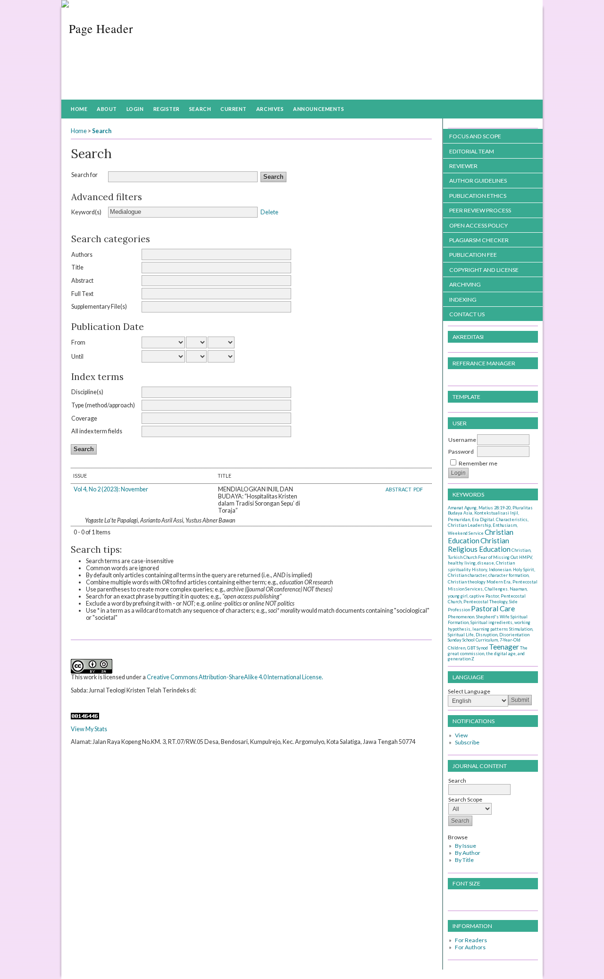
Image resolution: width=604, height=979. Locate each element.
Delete (269, 211)
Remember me (478, 463)
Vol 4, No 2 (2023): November (111, 489)
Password (461, 451)
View (461, 735)
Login (135, 109)
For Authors (470, 947)
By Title (464, 859)
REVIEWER (463, 165)
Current (233, 109)
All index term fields (96, 431)
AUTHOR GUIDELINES (478, 180)
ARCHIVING (465, 284)
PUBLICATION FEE (473, 254)
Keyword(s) (86, 212)
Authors (81, 254)
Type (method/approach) (103, 405)
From (78, 342)
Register (166, 109)
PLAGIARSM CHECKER (479, 240)
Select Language (469, 691)
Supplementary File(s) (99, 306)
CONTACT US (467, 314)
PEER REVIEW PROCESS (480, 210)
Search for (84, 174)
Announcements (318, 109)
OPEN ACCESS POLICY (478, 225)
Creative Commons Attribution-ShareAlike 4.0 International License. (235, 677)
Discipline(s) (87, 392)
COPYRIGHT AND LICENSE (484, 269)
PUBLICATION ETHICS (477, 195)
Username (462, 439)
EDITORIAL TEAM (471, 151)
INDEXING (463, 299)
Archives (270, 109)
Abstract (82, 280)
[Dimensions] (73, 703)
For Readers (471, 940)
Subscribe (467, 742)
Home (79, 109)
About (107, 109)
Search (200, 109)
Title (77, 267)
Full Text (82, 293)
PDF (418, 489)
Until (77, 356)
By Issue (465, 845)
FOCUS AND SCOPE (475, 136)
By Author (467, 852)
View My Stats (89, 729)
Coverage (84, 418)
